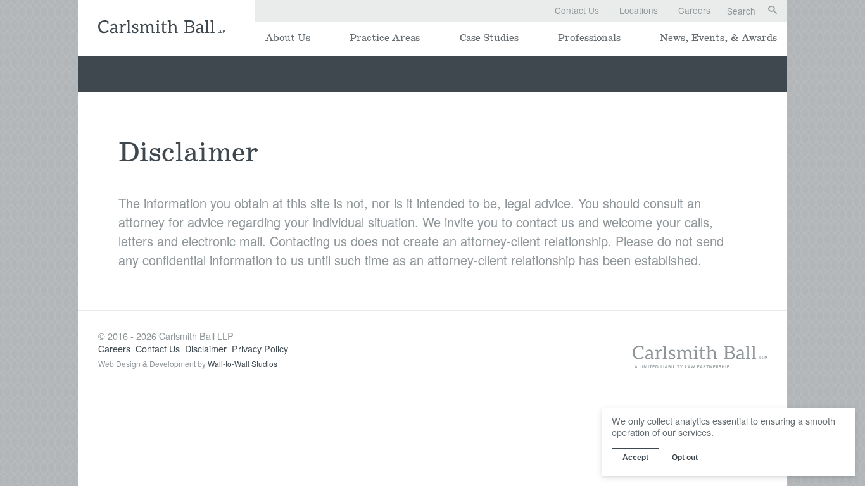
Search (741, 11)
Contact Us (577, 10)
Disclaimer (206, 348)
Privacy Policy (260, 348)
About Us (287, 38)
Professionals (589, 38)
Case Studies (489, 38)
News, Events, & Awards (718, 38)
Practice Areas (385, 38)
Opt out (685, 457)
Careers (694, 10)
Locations (638, 10)
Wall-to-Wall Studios (242, 363)
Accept (635, 457)
